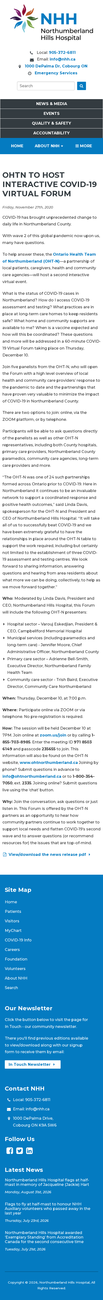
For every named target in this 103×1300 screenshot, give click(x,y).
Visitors (12, 921)
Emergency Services (56, 73)
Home (17, 146)
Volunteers (15, 968)
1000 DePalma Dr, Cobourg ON (56, 66)
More (85, 146)
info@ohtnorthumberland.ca (31, 776)
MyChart (13, 930)
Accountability (51, 133)
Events (52, 113)
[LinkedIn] (29, 1152)
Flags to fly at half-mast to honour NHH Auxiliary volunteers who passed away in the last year (47, 1208)
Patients (13, 911)
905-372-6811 (62, 52)
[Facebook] (10, 1152)
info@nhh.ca (62, 59)
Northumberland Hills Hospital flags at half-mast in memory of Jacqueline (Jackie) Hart (47, 1182)
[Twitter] (19, 1152)
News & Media (51, 104)
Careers (12, 949)
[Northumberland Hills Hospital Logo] (51, 40)
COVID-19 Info (18, 940)
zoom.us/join (53, 735)
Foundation (16, 959)
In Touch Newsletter (30, 1064)
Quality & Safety (51, 123)
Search (11, 987)
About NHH (47, 146)
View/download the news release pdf (47, 854)
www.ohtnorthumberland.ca (49, 762)
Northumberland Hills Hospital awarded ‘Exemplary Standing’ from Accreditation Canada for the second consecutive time (44, 1237)
